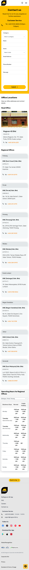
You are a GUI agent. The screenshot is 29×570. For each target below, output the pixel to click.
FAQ (2, 500)
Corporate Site (5, 556)
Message (5, 72)
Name (4, 41)
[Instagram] (11, 525)
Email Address (7, 56)
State (4, 48)
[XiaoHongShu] (15, 525)
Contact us (4, 507)
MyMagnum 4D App (7, 497)
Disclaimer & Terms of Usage (8, 567)
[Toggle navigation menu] (26, 3)
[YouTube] (19, 525)
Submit (13, 87)
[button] (25, 566)
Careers (3, 503)
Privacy (3, 562)
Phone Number (7, 64)
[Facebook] (3, 525)
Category (6, 33)
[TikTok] (7, 525)
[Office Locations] (22, 3)
